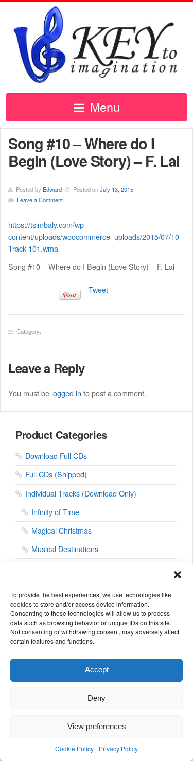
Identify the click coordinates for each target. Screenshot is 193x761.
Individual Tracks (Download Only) (80, 493)
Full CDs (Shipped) (56, 474)
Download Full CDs (56, 455)
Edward (52, 189)
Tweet (98, 289)
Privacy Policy (118, 748)
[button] (177, 575)
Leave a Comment (40, 200)
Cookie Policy (74, 748)
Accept (97, 669)
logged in (66, 392)
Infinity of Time (55, 511)
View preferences (96, 726)
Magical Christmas (61, 530)
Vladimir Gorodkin (96, 44)
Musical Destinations (64, 548)
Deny (96, 698)
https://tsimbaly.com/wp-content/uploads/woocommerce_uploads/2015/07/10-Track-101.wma (95, 236)
